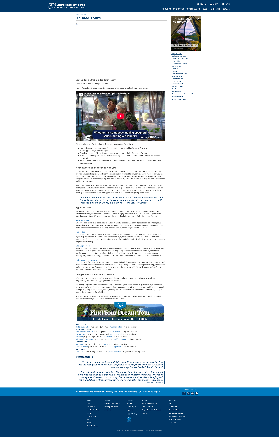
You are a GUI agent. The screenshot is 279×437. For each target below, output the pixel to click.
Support (130, 401)
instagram (188, 393)
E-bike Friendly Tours (179, 99)
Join (170, 403)
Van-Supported (83, 246)
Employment (91, 407)
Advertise (108, 410)
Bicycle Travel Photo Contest (151, 410)
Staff (88, 403)
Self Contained (116, 332)
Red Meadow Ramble (84, 332)
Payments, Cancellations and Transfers (185, 94)
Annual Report (131, 407)
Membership (215, 9)
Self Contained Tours (179, 56)
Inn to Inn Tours (177, 66)
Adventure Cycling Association (66, 6)
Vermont (79, 337)
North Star (80, 352)
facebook (184, 393)
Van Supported (116, 327)
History (89, 423)
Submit (144, 401)
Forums (144, 413)
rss (196, 393)
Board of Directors (93, 410)
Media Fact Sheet (92, 426)
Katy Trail (80, 344)
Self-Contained (82, 220)
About (89, 401)
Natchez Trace (82, 347)
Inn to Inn (108, 337)
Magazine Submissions (149, 403)
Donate (226, 9)
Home (77, 14)
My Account (173, 407)
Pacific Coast (81, 334)
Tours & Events (193, 9)
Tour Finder (176, 89)
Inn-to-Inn (80, 232)
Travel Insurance (177, 96)
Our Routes (178, 9)
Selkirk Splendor (82, 327)
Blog (205, 9)
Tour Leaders (176, 91)
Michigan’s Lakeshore (84, 339)
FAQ (88, 419)
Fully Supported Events (86, 260)
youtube (192, 393)
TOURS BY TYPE (176, 53)
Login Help (172, 423)
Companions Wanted (176, 413)
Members (172, 401)
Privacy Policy (91, 416)
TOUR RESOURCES (177, 86)
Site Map (89, 413)
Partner (107, 401)
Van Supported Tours (179, 76)
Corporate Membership (112, 403)
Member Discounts (175, 419)
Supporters (130, 410)
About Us (166, 9)
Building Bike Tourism (112, 407)
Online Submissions (148, 407)
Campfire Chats (174, 410)
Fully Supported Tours (179, 73)
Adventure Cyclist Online (177, 416)
